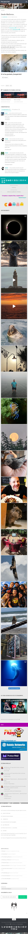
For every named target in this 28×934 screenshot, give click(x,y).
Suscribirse (22, 897)
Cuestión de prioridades (7, 816)
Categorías (3, 886)
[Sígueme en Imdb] (15, 180)
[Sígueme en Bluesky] (4, 180)
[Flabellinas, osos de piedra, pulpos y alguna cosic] (14, 411)
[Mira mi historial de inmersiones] (2, 182)
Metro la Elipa (17, 99)
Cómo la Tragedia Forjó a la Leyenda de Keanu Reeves (14, 837)
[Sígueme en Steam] (17, 180)
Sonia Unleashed (6, 875)
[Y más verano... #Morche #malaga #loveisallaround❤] (14, 359)
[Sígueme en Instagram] (19, 180)
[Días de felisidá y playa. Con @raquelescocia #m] (14, 621)
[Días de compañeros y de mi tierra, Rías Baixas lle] (14, 542)
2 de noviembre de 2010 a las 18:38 (16, 152)
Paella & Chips (5, 862)
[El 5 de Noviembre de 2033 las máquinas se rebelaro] (14, 490)
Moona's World (5, 865)
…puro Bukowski (5, 824)
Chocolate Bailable (6, 878)
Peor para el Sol (5, 1)
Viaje (11, 85)
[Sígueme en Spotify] (6, 180)
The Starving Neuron (7, 856)
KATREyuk (5, 17)
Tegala (6, 152)
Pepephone (12, 27)
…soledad (4, 830)
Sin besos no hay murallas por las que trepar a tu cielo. (14, 810)
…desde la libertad (6, 813)
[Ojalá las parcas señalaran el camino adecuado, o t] (14, 437)
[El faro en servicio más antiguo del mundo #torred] (14, 280)
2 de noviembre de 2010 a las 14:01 (16, 138)
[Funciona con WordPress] (10, 924)
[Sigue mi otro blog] (4, 182)
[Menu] (26, 1)
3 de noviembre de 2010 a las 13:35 (16, 167)
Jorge (6, 113)
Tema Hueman (20, 924)
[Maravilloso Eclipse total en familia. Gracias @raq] (14, 228)
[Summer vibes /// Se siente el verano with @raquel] (14, 385)
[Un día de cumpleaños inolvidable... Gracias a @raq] (14, 568)
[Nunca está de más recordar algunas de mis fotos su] (14, 673)
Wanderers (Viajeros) (6, 99)
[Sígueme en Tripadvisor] (25, 180)
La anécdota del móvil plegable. (9, 822)
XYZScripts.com (19, 933)
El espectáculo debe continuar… (17, 767)
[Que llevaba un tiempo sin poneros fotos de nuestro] (14, 516)
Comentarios (6, 109)
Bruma (3, 851)
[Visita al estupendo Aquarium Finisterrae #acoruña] (14, 332)
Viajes (2, 10)
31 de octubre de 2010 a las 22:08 (14, 122)
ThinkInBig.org (5, 872)
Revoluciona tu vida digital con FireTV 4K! (10, 719)
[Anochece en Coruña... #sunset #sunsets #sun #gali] (14, 306)
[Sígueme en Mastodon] (23, 180)
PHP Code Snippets (9, 933)
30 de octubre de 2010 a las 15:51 (15, 113)
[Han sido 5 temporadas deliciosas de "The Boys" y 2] (14, 595)
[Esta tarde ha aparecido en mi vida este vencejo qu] (14, 463)
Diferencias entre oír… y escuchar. (9, 827)
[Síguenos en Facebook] (21, 180)
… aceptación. (5, 819)
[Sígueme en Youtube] (8, 180)
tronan (6, 138)
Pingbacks (16, 109)
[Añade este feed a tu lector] (2, 180)
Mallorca (7, 85)
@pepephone (16, 29)
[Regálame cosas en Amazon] (12, 180)
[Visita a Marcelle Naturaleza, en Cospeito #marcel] (14, 254)
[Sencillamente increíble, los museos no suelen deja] (14, 647)
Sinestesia (4, 854)
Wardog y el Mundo (6, 859)
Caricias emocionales (7, 868)
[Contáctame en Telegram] (10, 180)
